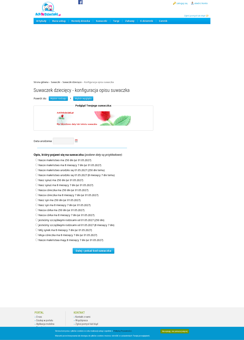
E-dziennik (146, 20)
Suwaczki (101, 20)
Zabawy (130, 20)
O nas (39, 316)
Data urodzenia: (43, 141)
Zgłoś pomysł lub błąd (194, 15)
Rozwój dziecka (80, 20)
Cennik (163, 20)
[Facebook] (80, 3)
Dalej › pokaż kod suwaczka (93, 250)
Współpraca (81, 320)
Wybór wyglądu (83, 98)
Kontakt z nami (82, 316)
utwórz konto (201, 3)
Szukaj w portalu (44, 320)
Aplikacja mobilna (45, 324)
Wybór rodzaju (58, 98)
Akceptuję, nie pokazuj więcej (174, 331)
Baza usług (59, 20)
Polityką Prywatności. (122, 331)
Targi (116, 20)
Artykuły (41, 20)
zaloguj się (182, 3)
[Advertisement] (122, 51)
